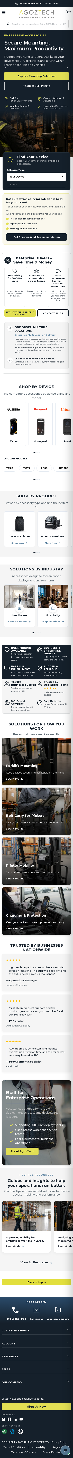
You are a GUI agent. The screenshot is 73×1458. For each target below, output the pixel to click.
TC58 (44, 468)
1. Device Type (16, 170)
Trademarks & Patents (23, 1452)
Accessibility (38, 1447)
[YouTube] (21, 1419)
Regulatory (59, 1447)
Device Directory (52, 1452)
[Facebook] (9, 1419)
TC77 (26, 468)
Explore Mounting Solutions (37, 76)
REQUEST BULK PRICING (20, 313)
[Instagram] (3, 1419)
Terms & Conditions (14, 1447)
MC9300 (63, 468)
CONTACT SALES (53, 313)
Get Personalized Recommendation (36, 237)
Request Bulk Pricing (36, 85)
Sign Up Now (36, 1406)
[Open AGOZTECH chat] (65, 1450)
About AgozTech (22, 1151)
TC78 (9, 468)
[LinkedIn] (15, 1419)
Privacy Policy (59, 1442)
